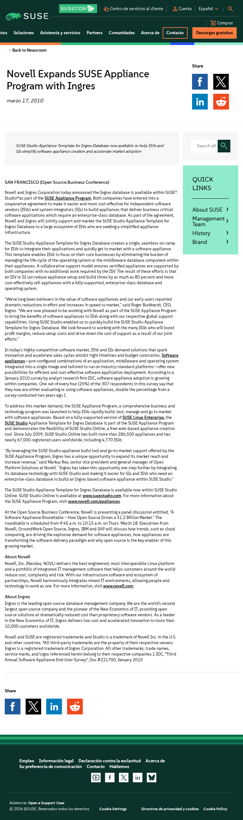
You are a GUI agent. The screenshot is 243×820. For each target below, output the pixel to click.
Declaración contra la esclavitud (109, 761)
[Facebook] (110, 777)
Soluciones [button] (24, 32)
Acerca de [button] (150, 32)
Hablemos (119, 766)
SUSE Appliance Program (68, 198)
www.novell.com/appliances (94, 501)
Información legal (56, 761)
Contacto (96, 766)
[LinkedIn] (137, 777)
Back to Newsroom (29, 50)
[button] (79, 6)
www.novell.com (118, 586)
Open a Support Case (46, 803)
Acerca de (155, 761)
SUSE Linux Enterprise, (143, 417)
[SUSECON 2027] (78, 8)
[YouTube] (96, 777)
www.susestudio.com (102, 495)
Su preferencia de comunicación (50, 766)
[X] (123, 777)
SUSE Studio (16, 423)
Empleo (26, 761)
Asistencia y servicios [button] (60, 32)
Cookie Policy (215, 809)
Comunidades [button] (122, 32)
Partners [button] (95, 32)
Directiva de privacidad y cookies (170, 809)
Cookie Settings (113, 809)
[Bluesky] (151, 777)
